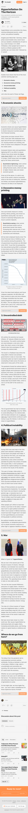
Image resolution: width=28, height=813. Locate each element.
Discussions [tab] (12, 739)
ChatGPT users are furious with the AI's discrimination (10, 759)
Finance (3, 6)
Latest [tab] (6, 739)
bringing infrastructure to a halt (10, 473)
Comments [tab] (4, 721)
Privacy (14, 801)
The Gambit (7, 21)
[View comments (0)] (7, 26)
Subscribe (19, 2)
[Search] (25, 739)
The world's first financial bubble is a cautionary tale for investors (10, 748)
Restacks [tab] (11, 721)
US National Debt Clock (14, 333)
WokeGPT (4, 756)
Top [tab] (3, 739)
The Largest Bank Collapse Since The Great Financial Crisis (9, 769)
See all (4, 781)
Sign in (25, 2)
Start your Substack (10, 806)
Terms (18, 801)
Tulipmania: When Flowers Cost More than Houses (9, 744)
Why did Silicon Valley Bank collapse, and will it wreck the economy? (8, 773)
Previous (6, 710)
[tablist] (7, 720)
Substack (6, 810)
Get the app (21, 806)
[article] (14, 748)
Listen (24, 22)
